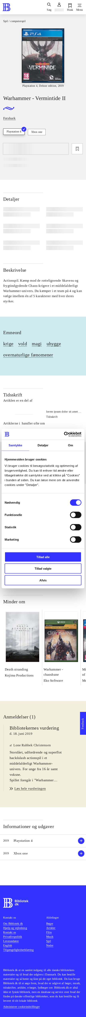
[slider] (43, 58)
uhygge (54, 343)
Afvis (43, 580)
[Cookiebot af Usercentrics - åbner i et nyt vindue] (63, 434)
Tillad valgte (43, 568)
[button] (43, 840)
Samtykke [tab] (15, 445)
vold (22, 343)
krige (8, 343)
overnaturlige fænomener (28, 354)
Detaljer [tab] (43, 445)
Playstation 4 (14, 131)
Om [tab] (70, 445)
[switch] (75, 515)
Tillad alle (43, 557)
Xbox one (36, 131)
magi (37, 343)
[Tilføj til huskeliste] (77, 148)
